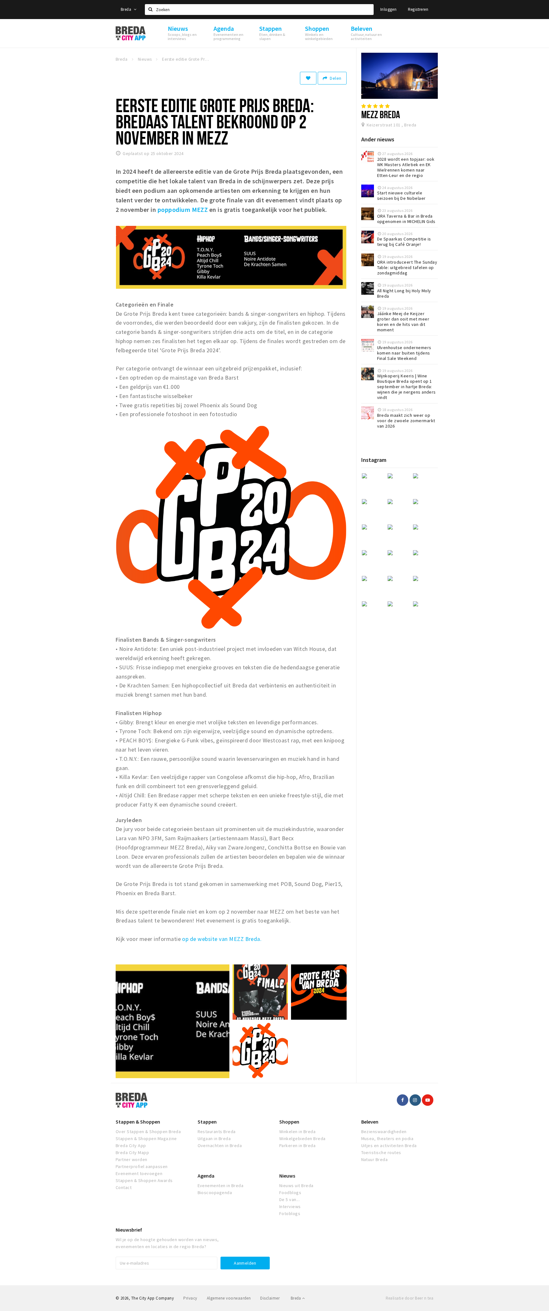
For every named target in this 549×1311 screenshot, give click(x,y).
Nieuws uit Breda (296, 1185)
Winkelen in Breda (297, 1131)
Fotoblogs (289, 1213)
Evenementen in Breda (221, 1185)
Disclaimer (270, 1298)
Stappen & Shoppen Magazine (146, 1138)
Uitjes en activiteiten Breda (389, 1145)
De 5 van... (289, 1199)
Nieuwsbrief (129, 1230)
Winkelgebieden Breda (302, 1138)
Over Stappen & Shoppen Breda (148, 1131)
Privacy (190, 1298)
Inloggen (388, 9)
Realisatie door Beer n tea (409, 1298)
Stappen (207, 1121)
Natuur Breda (374, 1159)
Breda (126, 9)
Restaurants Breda (217, 1131)
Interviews (290, 1206)
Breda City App (131, 1145)
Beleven (369, 1121)
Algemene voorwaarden (229, 1298)
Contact (124, 1187)
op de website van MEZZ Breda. (221, 939)
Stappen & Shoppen (138, 1121)
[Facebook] (402, 1100)
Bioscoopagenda (215, 1192)
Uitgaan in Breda (214, 1138)
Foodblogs (290, 1192)
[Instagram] (415, 1100)
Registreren (418, 9)
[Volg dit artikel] (308, 78)
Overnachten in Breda (220, 1145)
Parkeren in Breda (297, 1145)
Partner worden (131, 1159)
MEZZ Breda (380, 114)
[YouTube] (427, 1100)
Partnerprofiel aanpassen (142, 1166)
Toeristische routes (381, 1152)
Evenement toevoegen (139, 1173)
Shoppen (289, 1121)
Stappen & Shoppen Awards (144, 1180)
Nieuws (287, 1175)
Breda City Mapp (132, 1152)
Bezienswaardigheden (384, 1131)
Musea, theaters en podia (387, 1138)
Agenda (206, 1175)
